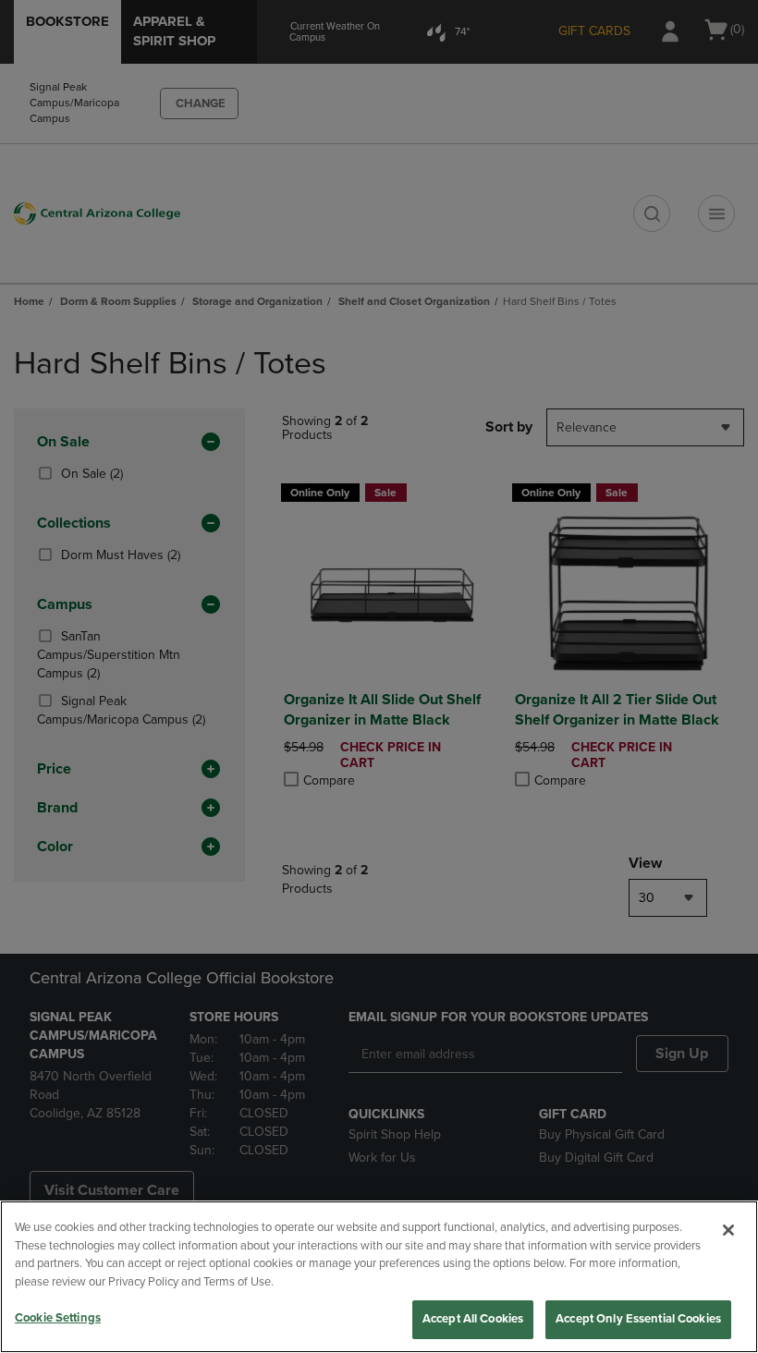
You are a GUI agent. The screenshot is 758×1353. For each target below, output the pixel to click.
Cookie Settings (58, 1317)
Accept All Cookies (472, 1318)
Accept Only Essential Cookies (638, 1318)
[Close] (728, 1230)
